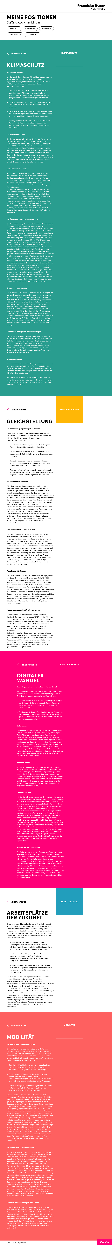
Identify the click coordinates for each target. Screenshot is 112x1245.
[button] (8, 5)
